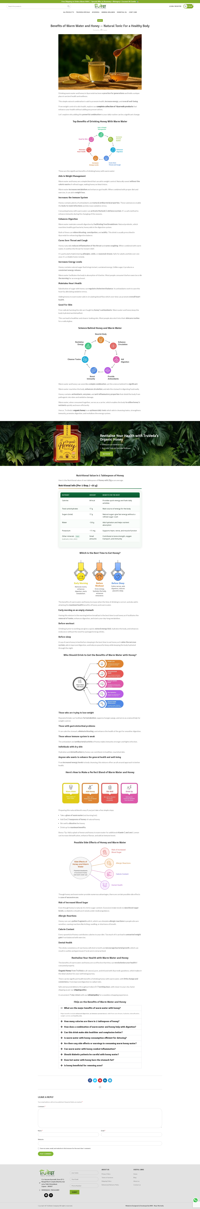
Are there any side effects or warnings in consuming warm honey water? (100, 1043)
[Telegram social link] (110, 1080)
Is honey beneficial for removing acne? (83, 1065)
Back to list (100, 1087)
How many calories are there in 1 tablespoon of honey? (91, 1021)
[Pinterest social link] (100, 1080)
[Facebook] (46, 1195)
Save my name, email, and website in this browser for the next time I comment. (65, 1148)
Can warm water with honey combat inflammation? (90, 1048)
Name (40, 1131)
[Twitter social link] (95, 1080)
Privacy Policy (106, 1174)
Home (135, 1174)
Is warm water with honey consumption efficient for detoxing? (95, 1037)
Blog (100, 20)
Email (103, 1131)
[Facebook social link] (90, 1080)
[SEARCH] (68, 6)
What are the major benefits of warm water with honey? (92, 1008)
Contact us (137, 1185)
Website (41, 1139)
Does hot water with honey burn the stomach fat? (89, 1060)
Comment (41, 1106)
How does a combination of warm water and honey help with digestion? (100, 1026)
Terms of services (107, 1177)
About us (136, 1181)
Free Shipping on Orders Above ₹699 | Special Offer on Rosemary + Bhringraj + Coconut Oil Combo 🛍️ (100, 2)
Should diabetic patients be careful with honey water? (91, 1054)
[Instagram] (51, 1195)
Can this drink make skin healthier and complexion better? (93, 1032)
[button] (100, 1008)
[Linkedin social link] (105, 1080)
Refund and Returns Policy (110, 1185)
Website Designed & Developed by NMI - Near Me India (145, 1206)
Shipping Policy (106, 1181)
